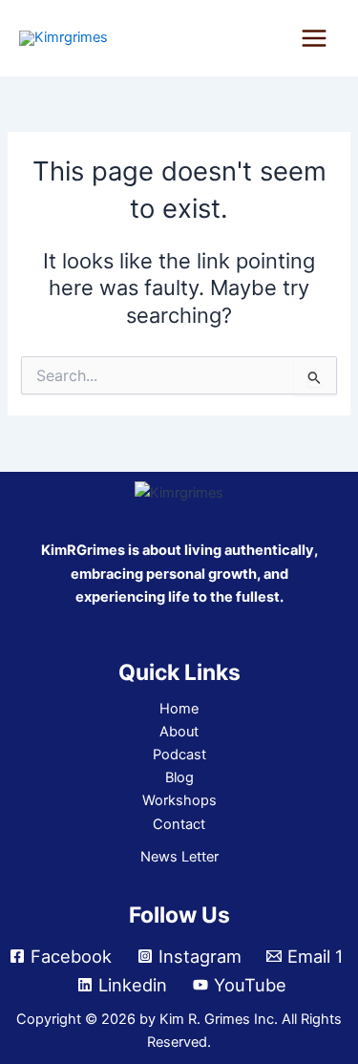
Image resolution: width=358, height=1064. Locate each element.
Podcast (179, 754)
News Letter (179, 856)
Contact (179, 824)
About (179, 731)
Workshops (179, 800)
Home (179, 708)
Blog (179, 777)
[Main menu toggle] (314, 38)
